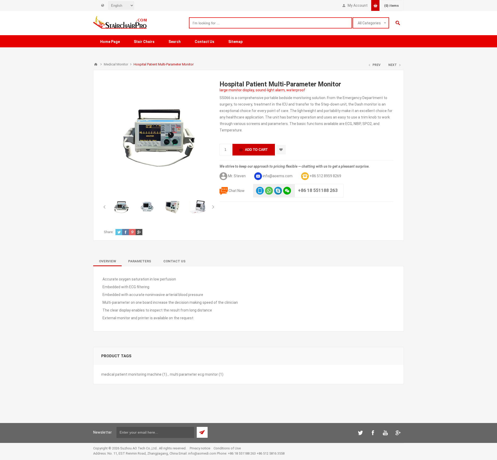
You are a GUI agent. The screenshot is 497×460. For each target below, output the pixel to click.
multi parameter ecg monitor (194, 374)
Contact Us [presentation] (174, 261)
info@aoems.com (278, 176)
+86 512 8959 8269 (325, 176)
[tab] (107, 261)
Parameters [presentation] (139, 261)
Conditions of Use (227, 448)
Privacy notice (200, 448)
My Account (358, 5)
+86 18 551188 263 (318, 190)
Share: (108, 232)
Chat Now (237, 190)
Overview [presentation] (107, 261)
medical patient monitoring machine (131, 374)
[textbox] (270, 22)
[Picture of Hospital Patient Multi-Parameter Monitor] (121, 207)
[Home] (95, 64)
